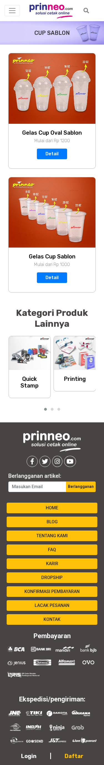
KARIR (52, 563)
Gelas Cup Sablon (52, 256)
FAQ (52, 549)
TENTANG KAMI (52, 535)
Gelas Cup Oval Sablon (52, 132)
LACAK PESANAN (52, 605)
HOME (52, 507)
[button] (45, 409)
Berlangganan (81, 486)
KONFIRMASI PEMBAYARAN (52, 591)
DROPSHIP (52, 577)
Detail (52, 153)
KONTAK (52, 619)
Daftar (74, 756)
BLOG (52, 521)
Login (29, 756)
